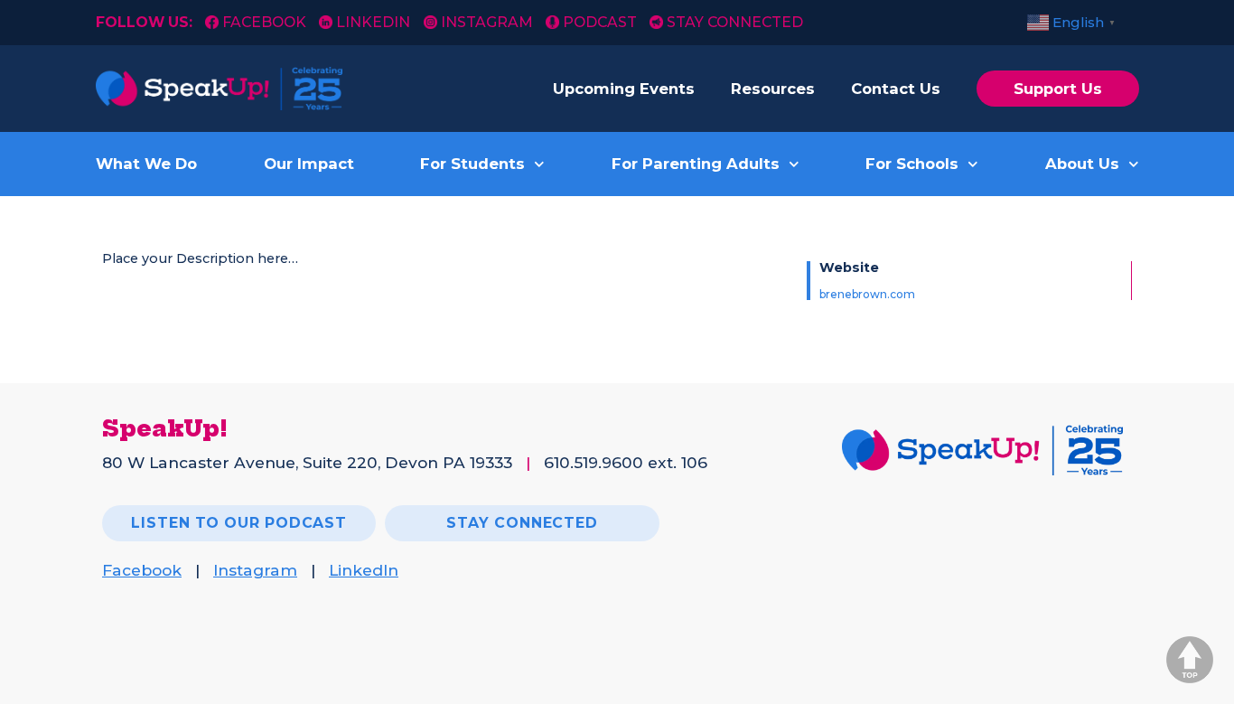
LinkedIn (373, 22)
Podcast (600, 22)
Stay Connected (735, 22)
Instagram (486, 22)
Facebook (266, 22)
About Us (1082, 164)
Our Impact (309, 164)
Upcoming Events (624, 89)
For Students (472, 164)
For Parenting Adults (696, 164)
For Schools (911, 164)
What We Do (146, 164)
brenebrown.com (867, 294)
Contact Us (895, 89)
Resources (773, 89)
